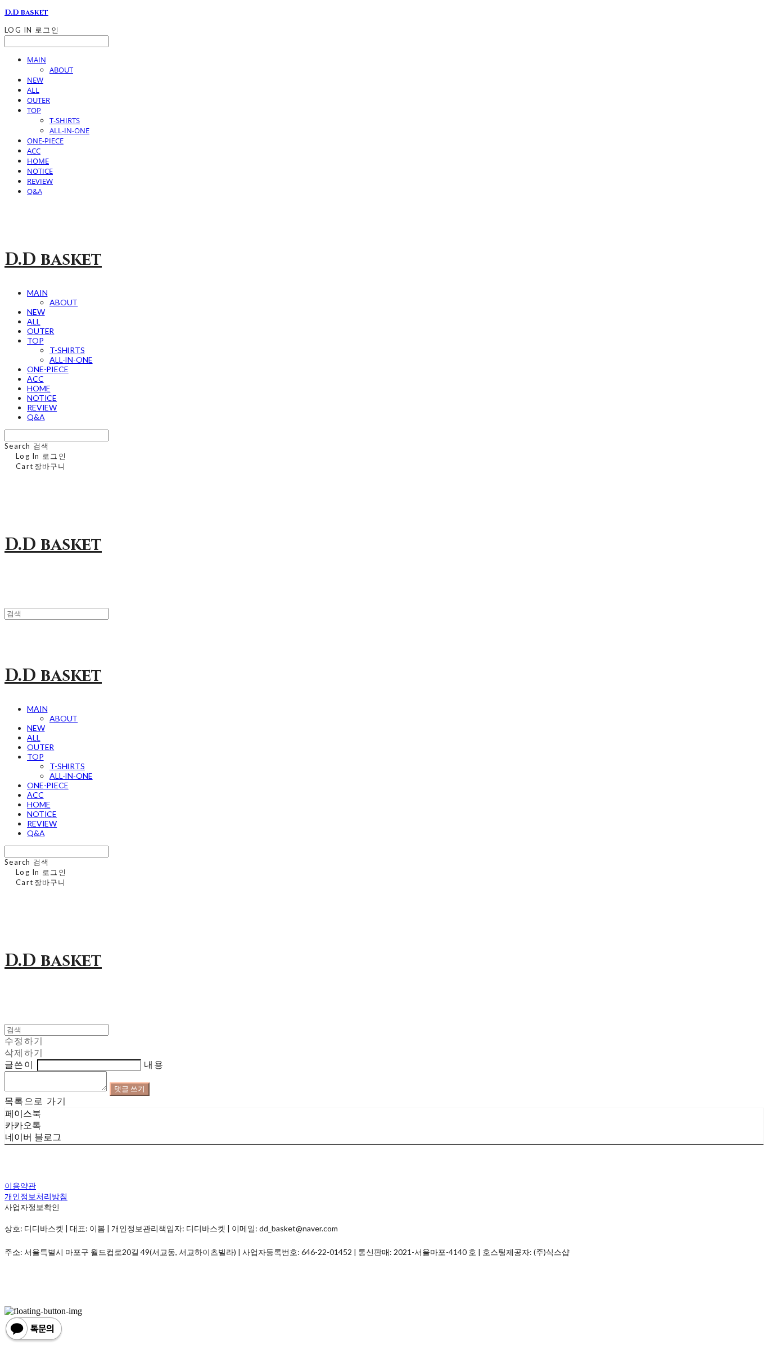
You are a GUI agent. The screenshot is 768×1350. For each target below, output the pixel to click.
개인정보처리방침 (35, 1196)
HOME (38, 161)
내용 (154, 1064)
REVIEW (40, 181)
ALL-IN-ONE (69, 130)
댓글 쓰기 (129, 1088)
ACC (33, 151)
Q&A (34, 191)
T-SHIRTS (64, 120)
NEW (35, 80)
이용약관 (20, 1185)
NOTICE (40, 171)
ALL (33, 90)
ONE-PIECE (45, 141)
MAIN (36, 60)
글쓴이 (19, 1064)
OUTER (38, 100)
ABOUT (61, 70)
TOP (34, 110)
